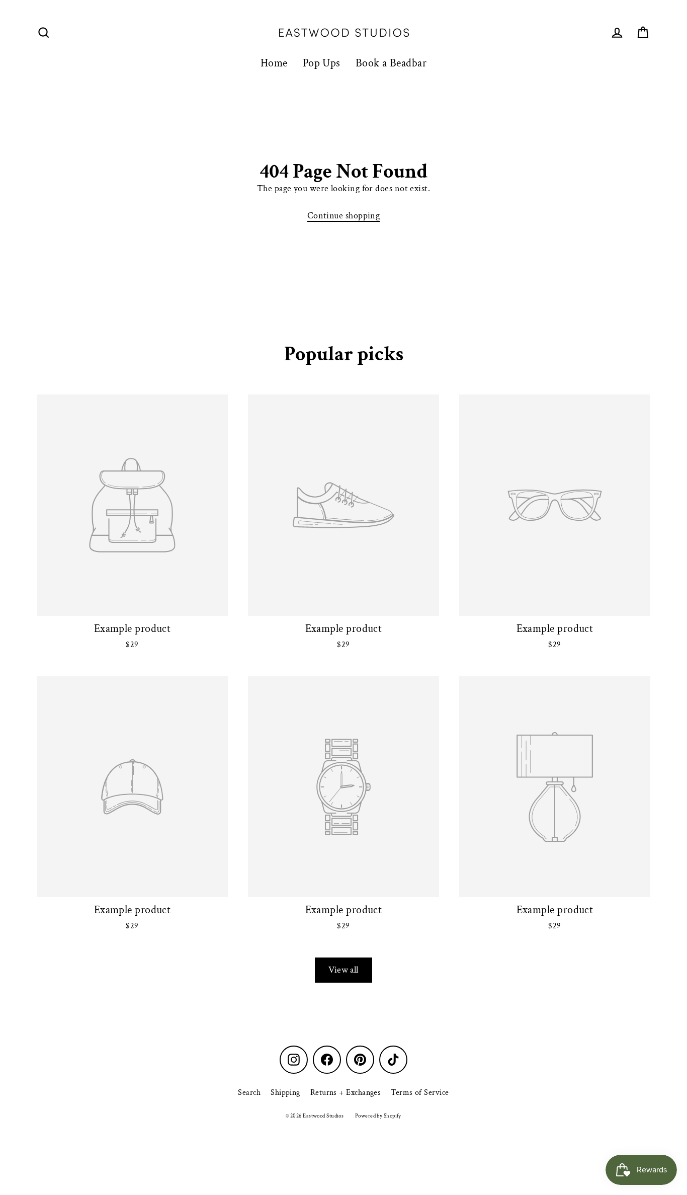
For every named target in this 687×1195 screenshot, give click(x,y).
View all (343, 970)
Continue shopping (343, 215)
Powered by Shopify (378, 1116)
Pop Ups (321, 63)
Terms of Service (420, 1092)
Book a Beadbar (391, 63)
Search (249, 1092)
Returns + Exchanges (345, 1092)
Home (274, 63)
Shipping (285, 1092)
